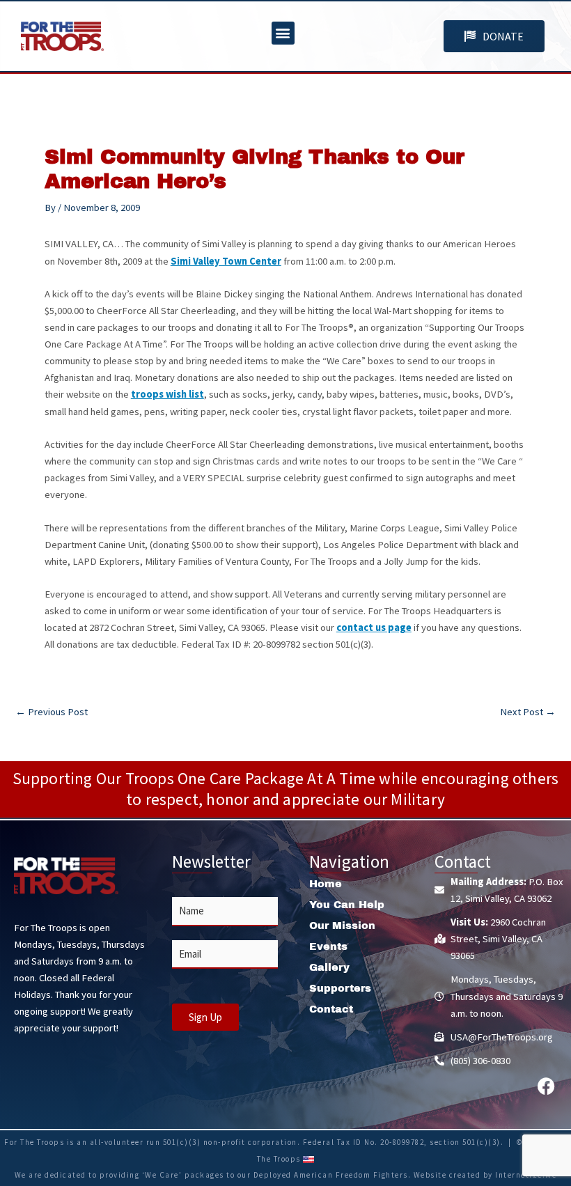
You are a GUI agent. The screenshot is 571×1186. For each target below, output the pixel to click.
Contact (331, 1009)
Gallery (329, 967)
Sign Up (205, 1017)
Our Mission (342, 925)
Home (325, 883)
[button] (283, 33)
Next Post (528, 712)
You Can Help (346, 904)
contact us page (374, 627)
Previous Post (51, 712)
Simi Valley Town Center (226, 261)
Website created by (455, 1175)
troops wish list (167, 394)
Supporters (340, 988)
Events (328, 946)
